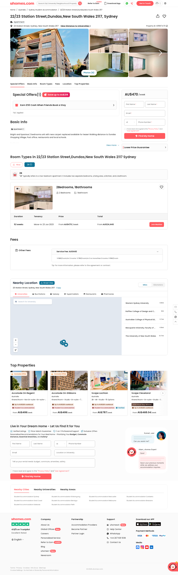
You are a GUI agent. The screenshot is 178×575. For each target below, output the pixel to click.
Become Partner (79, 529)
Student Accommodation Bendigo (64, 501)
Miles (145, 285)
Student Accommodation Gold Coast (28, 501)
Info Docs (34, 568)
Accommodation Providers (84, 524)
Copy (58, 288)
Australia (21, 10)
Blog (43, 546)
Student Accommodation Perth (63, 505)
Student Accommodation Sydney (26, 497)
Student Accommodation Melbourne (102, 501)
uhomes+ (48, 551)
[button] (112, 3)
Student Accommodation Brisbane (140, 501)
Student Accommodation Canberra (140, 497)
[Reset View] (15, 350)
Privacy (19, 568)
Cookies (26, 568)
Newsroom (46, 555)
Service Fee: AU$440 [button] (67, 251)
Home (12, 10)
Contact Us (115, 542)
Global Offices (50, 529)
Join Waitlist (156, 224)
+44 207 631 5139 (118, 538)
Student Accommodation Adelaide (27, 505)
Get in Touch (145, 3)
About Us (45, 524)
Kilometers (158, 285)
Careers (45, 533)
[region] (66, 326)
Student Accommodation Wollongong (66, 497)
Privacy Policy (154, 129)
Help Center (116, 529)
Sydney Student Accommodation (42, 10)
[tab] (107, 251)
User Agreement (133, 131)
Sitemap (42, 568)
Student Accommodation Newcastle (102, 497)
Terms (12, 568)
